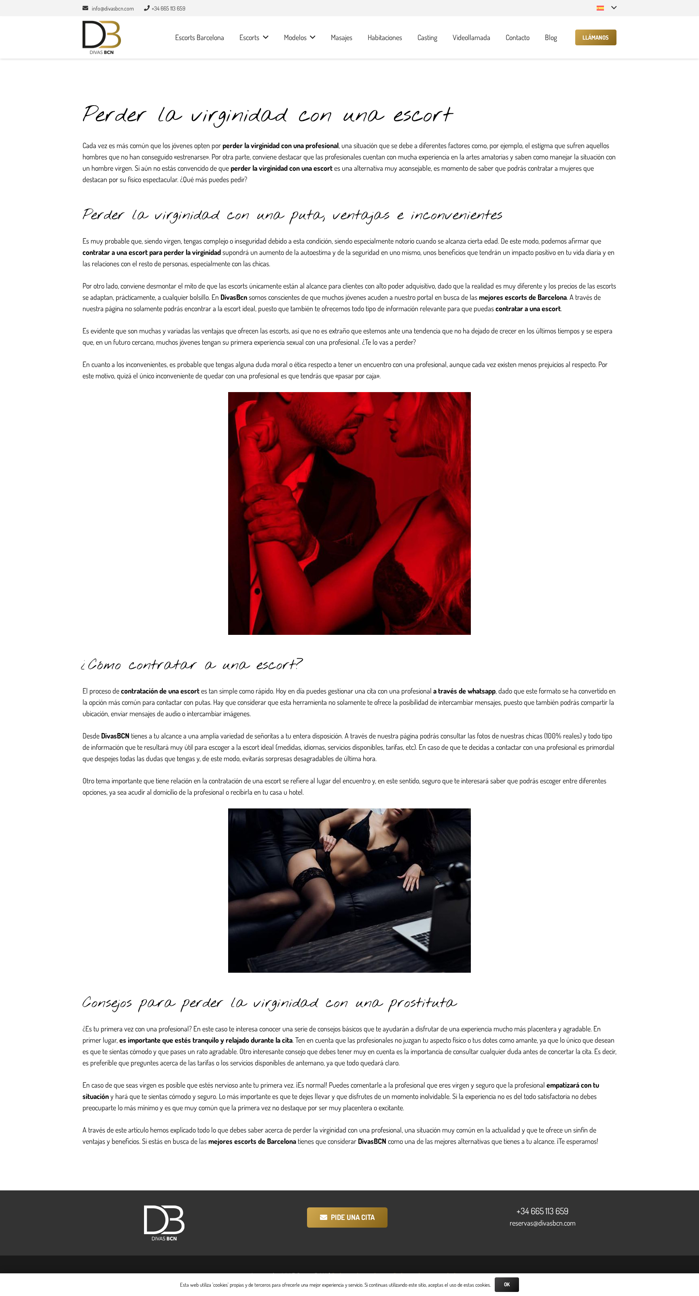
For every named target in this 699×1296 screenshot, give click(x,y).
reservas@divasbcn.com (543, 1222)
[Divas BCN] (102, 37)
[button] (606, 8)
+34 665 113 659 (542, 1210)
